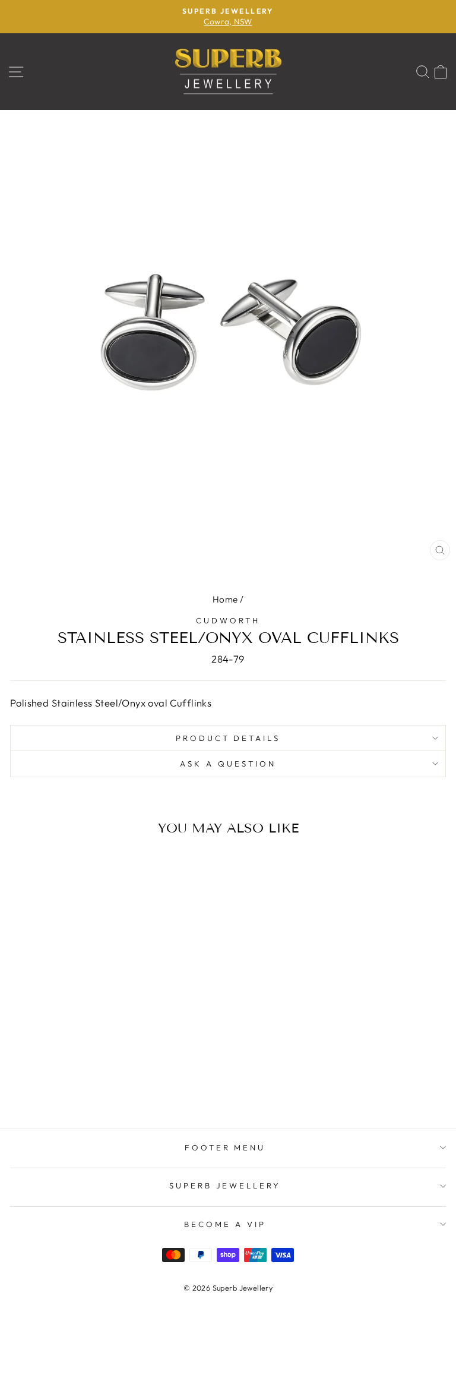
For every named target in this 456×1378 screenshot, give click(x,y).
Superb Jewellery (225, 1185)
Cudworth (228, 620)
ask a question (228, 763)
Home (225, 599)
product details (228, 738)
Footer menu (225, 1147)
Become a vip (225, 1224)
